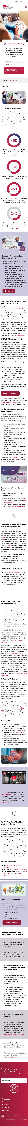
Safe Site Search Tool (14, 572)
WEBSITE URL (7, 61)
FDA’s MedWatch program (18, 506)
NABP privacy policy (6, 1119)
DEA (9, 665)
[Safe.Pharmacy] (10, 7)
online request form (15, 319)
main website (20, 335)
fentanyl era (5, 802)
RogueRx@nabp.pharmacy (8, 402)
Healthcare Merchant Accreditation (14, 1034)
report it (17, 1057)
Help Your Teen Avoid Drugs (19, 869)
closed (3, 537)
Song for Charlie (6, 794)
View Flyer (10, 291)
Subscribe (23, 1080)
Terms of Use (7, 1116)
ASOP (17, 229)
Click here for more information (11, 71)
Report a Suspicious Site (10, 393)
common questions (13, 457)
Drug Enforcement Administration (13, 653)
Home (5, 80)
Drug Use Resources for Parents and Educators (15, 873)
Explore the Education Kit (12, 922)
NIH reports (8, 545)
